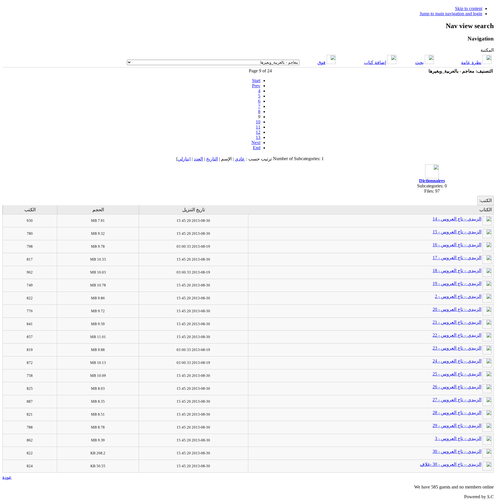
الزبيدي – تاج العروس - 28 (457, 412)
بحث (419, 62)
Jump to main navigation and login (451, 13)
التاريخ (212, 158)
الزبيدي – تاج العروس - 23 (457, 348)
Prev (256, 85)
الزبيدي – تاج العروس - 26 (457, 386)
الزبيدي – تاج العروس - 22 (457, 335)
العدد (198, 158)
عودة (7, 477)
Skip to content (468, 8)
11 (258, 127)
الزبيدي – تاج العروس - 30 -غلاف (450, 464)
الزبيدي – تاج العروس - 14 (457, 218)
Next (255, 142)
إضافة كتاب (375, 62)
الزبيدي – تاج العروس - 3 (458, 438)
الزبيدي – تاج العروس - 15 (457, 231)
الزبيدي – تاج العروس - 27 (457, 399)
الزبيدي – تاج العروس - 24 (457, 360)
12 (258, 132)
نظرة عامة (471, 62)
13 (258, 137)
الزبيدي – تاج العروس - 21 (457, 322)
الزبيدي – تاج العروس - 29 (457, 425)
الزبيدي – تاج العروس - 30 (457, 451)
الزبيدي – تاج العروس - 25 (457, 373)
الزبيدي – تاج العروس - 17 (457, 257)
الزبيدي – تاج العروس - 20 (457, 309)
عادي (240, 158)
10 (258, 121)
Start (256, 80)
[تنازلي (184, 158)
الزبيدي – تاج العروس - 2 (458, 296)
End (256, 147)
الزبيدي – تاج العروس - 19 (457, 283)
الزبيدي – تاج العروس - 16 (457, 244)
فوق (321, 62)
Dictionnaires (432, 180)
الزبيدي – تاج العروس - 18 (457, 270)
